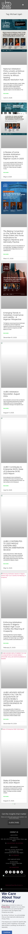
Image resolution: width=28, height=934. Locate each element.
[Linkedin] (10, 872)
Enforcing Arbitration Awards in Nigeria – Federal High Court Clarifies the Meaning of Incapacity (13, 626)
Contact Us (20, 885)
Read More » (6, 93)
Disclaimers (7, 885)
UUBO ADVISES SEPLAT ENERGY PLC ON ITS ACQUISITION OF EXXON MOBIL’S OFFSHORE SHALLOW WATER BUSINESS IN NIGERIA (13, 699)
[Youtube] (21, 872)
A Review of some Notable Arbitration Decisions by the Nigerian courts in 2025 (13, 155)
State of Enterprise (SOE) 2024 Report (11, 781)
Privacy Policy (14, 885)
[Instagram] (18, 872)
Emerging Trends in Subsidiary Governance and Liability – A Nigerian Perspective (13, 316)
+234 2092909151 (15, 855)
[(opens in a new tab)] (14, 125)
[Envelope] (6, 872)
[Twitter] (14, 872)
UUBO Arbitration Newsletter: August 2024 (11, 394)
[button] (23, 4)
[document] (14, 913)
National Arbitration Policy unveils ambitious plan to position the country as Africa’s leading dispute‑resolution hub (13, 74)
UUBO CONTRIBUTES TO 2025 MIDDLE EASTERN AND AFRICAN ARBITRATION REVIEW (13, 545)
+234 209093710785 (14, 867)
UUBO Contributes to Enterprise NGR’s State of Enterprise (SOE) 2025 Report (13, 470)
